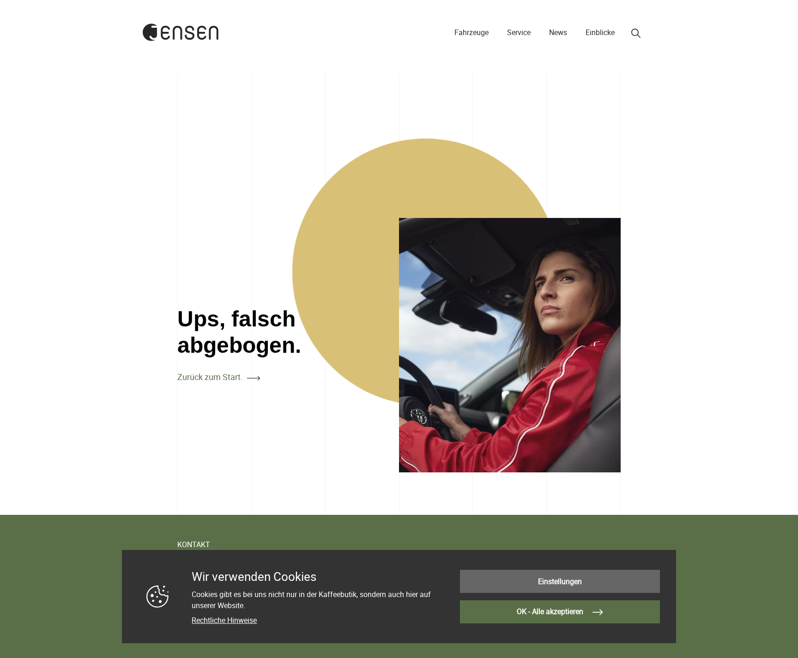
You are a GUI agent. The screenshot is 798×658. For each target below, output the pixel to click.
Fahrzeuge (471, 32)
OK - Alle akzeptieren (551, 611)
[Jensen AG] (181, 32)
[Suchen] (636, 33)
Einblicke (600, 32)
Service (519, 32)
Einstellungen (560, 581)
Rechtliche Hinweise (224, 620)
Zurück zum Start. (210, 376)
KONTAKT (193, 544)
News (558, 32)
